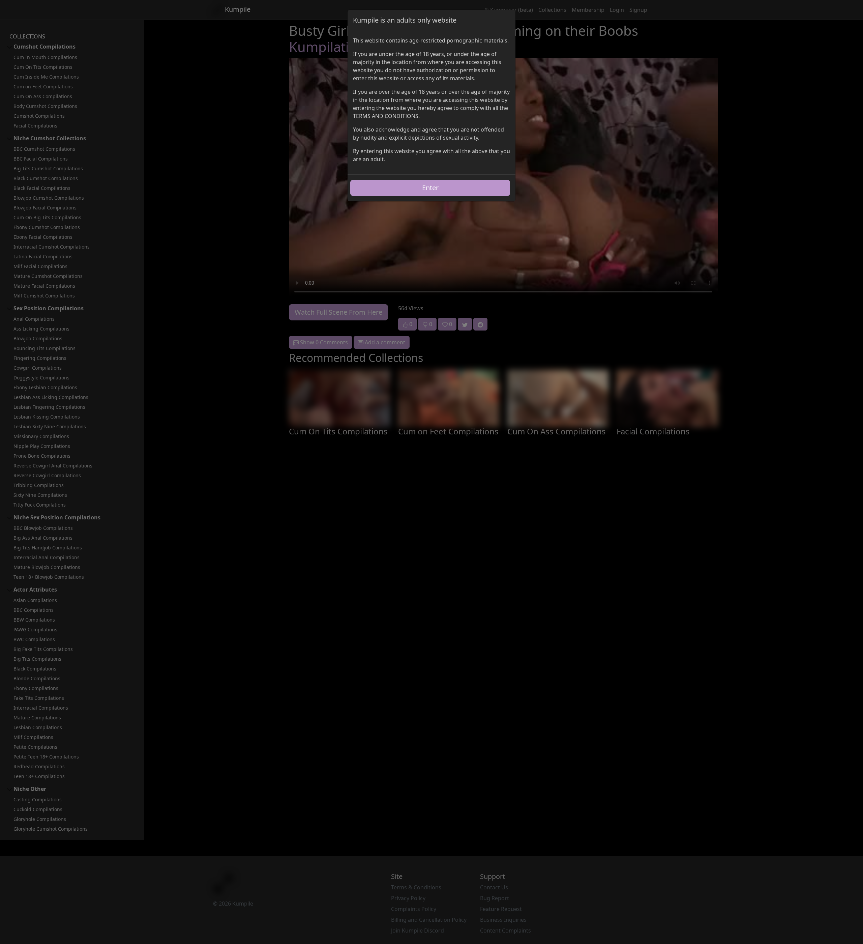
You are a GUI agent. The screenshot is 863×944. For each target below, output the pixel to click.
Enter (430, 187)
